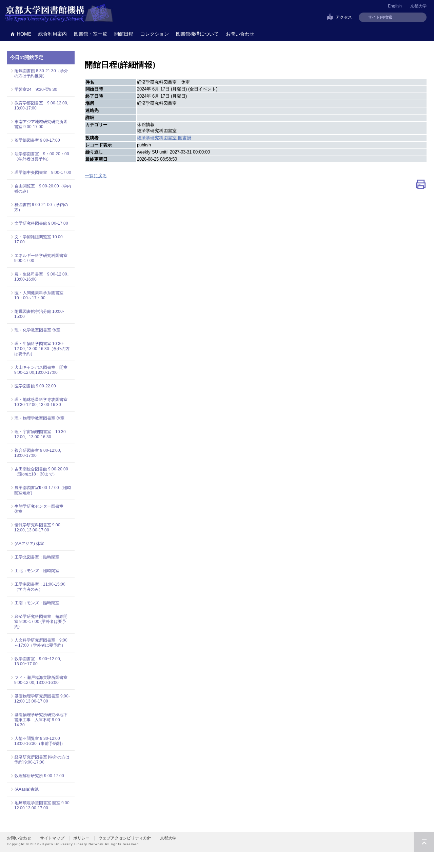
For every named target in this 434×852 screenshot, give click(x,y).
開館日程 (123, 34)
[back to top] (424, 842)
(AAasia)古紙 (27, 789)
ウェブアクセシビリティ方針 (124, 838)
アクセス (344, 17)
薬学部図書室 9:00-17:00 (37, 140)
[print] (421, 185)
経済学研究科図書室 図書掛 (164, 137)
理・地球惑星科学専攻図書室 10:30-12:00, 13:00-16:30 (40, 402)
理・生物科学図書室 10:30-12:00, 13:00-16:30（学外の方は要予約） (42, 348)
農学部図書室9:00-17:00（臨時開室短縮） (42, 490)
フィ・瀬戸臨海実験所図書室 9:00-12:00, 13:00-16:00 (42, 680)
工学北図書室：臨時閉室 (37, 557)
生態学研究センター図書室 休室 (40, 509)
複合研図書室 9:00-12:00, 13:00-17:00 (37, 453)
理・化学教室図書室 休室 (37, 330)
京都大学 (418, 6)
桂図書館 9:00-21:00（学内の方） (41, 207)
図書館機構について (197, 34)
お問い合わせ (240, 34)
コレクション (154, 34)
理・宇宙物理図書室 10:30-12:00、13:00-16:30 (40, 434)
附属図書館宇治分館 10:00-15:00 (39, 314)
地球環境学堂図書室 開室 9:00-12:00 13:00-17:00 (42, 805)
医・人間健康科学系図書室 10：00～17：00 (40, 295)
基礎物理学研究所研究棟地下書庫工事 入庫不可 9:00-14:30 (40, 719)
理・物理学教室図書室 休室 (39, 418)
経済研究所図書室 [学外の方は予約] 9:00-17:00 (42, 760)
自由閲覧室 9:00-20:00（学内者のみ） (42, 189)
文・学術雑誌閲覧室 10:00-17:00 (39, 239)
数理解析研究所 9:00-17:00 (39, 775)
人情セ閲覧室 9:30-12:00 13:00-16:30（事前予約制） (39, 741)
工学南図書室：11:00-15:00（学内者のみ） (39, 587)
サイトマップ (52, 838)
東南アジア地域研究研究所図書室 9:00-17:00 (40, 124)
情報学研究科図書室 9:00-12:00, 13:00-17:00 (38, 527)
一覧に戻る (96, 175)
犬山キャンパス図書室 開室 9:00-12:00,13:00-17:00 (42, 370)
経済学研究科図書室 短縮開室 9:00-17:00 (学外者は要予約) (40, 621)
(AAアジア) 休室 (29, 543)
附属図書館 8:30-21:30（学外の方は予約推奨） (41, 73)
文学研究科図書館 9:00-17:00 (41, 223)
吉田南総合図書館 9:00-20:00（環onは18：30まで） (41, 471)
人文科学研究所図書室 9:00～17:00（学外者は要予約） (40, 643)
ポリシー (81, 838)
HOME (24, 34)
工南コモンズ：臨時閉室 (37, 603)
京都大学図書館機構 (59, 13)
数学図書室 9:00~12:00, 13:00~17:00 (37, 661)
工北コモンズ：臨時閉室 (37, 570)
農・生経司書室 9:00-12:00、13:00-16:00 (42, 277)
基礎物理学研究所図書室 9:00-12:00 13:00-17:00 (42, 699)
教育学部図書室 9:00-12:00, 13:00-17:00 (41, 105)
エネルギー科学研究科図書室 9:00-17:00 (40, 258)
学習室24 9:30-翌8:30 (36, 89)
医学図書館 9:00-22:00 (35, 386)
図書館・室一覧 (90, 34)
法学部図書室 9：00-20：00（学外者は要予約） (41, 156)
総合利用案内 (52, 34)
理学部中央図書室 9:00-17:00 (43, 172)
